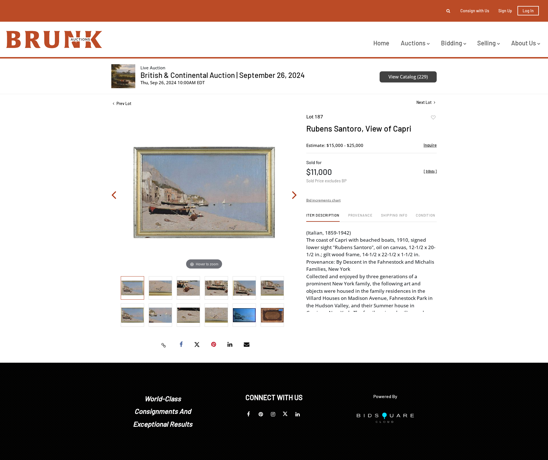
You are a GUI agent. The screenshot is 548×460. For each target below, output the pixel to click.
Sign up (505, 10)
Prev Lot (123, 103)
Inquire (430, 145)
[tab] (323, 217)
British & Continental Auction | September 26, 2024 (222, 74)
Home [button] (381, 43)
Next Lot (424, 102)
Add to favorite (433, 117)
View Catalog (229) (408, 77)
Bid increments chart (323, 200)
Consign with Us (474, 10)
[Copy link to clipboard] (163, 344)
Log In (528, 10)
